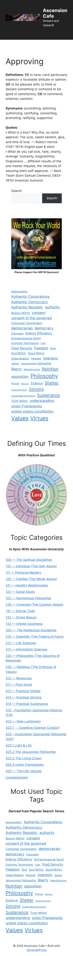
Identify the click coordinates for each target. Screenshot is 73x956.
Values (19, 418)
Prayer (15, 383)
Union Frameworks (26, 406)
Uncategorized (17, 777)
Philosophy (44, 376)
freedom (41, 348)
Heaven (36, 358)
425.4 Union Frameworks (25, 765)
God (53, 348)
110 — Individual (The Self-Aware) (31, 566)
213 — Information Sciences (27, 649)
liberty (16, 369)
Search (16, 191)
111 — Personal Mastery (23, 572)
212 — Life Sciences (21, 643)
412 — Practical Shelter (23, 691)
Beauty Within (20, 313)
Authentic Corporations (30, 296)
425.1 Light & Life (19, 745)
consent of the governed (31, 318)
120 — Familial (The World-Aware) (31, 579)
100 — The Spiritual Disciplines (29, 560)
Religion (25, 384)
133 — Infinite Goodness (24, 624)
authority (52, 307)
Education (17, 333)
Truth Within (19, 401)
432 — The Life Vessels (24, 771)
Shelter (52, 382)
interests (50, 358)
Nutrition (50, 368)
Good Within (36, 353)
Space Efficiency (19, 390)
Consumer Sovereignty (26, 323)
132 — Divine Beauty (21, 617)
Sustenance (48, 395)
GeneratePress (37, 950)
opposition (20, 376)
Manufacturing (32, 369)
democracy (44, 328)
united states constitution (32, 411)
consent (38, 313)
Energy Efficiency (38, 333)
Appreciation (19, 291)
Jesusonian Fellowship (36, 363)
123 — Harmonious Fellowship (28, 598)
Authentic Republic (27, 307)
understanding (42, 401)
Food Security (21, 348)
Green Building (20, 358)
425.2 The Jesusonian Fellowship (31, 752)
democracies (22, 328)
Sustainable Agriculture (23, 396)
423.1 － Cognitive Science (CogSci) (33, 728)
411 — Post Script (19, 684)
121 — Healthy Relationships (27, 585)
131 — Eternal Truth (20, 611)
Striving (36, 389)
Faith (43, 343)
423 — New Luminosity (23, 721)
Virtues (39, 418)
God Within (18, 353)
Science (37, 383)
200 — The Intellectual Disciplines (31, 630)
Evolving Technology (25, 343)
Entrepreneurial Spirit (26, 338)
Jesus (15, 363)
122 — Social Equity (20, 592)
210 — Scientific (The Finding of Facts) (35, 636)
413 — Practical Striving (23, 697)
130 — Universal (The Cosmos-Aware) (34, 604)
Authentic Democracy (29, 302)
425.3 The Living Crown (24, 758)
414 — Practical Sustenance (27, 704)
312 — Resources (19, 678)
